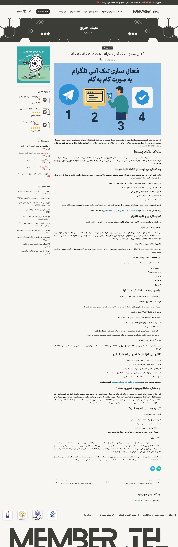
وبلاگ (105, 48)
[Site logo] (146, 11)
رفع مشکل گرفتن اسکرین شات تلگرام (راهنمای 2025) (36, 217)
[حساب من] (30, 11)
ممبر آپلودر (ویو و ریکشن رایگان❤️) (31, 123)
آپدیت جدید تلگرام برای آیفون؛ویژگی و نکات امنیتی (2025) (33, 238)
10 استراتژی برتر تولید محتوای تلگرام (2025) (36, 245)
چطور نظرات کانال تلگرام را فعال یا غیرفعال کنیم (121, 210)
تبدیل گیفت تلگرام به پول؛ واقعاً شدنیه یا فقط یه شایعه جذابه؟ (34, 192)
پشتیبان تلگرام (43, 11)
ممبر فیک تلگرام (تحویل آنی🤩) (30, 97)
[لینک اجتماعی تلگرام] (18, 2)
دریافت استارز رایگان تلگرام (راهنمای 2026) (33, 198)
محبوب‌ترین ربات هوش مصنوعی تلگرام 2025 (35, 210)
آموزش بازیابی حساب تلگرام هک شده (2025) (35, 252)
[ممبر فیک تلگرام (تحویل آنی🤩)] (46, 99)
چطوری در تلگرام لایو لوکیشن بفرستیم (126, 382)
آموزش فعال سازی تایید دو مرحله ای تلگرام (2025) (33, 231)
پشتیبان (45, 146)
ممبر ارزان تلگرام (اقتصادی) (30, 109)
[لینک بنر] (33, 64)
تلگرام (86, 33)
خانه (92, 33)
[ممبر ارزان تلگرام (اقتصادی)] (46, 112)
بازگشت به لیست (107, 481)
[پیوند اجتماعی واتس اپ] (21, 2)
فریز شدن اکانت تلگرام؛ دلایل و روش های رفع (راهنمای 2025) (34, 203)
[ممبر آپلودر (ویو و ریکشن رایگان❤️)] (46, 126)
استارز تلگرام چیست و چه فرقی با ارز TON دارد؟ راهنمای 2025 (34, 224)
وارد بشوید (139, 500)
